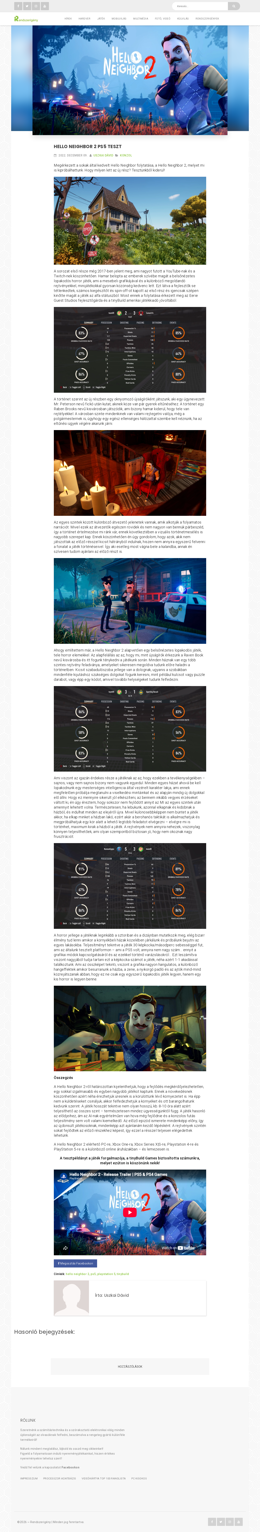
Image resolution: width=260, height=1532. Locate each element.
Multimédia (140, 18)
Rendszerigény (40, 1522)
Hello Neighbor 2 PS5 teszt (88, 146)
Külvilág (183, 18)
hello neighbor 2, (78, 1274)
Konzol (126, 155)
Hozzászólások (130, 1366)
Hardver (85, 18)
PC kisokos (139, 1478)
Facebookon (70, 1467)
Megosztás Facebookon (76, 1263)
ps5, (93, 1274)
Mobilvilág (119, 18)
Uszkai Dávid (103, 155)
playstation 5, (106, 1274)
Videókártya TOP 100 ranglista (104, 1478)
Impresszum (29, 1478)
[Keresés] (234, 6)
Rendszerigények (207, 18)
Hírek (68, 18)
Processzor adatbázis (59, 1478)
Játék (101, 18)
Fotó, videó (163, 18)
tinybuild (123, 1274)
